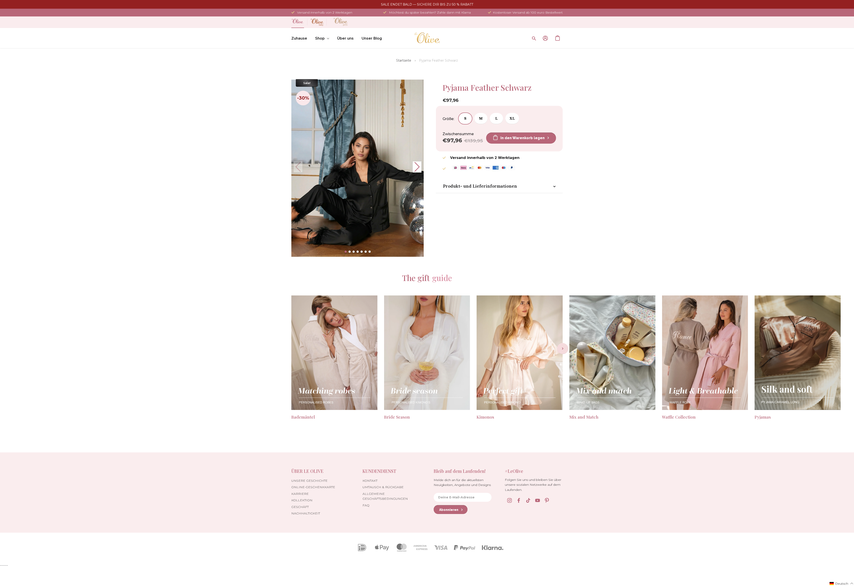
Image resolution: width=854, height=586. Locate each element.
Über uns (345, 38)
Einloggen (545, 38)
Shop (320, 38)
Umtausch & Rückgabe (383, 487)
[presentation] (562, 348)
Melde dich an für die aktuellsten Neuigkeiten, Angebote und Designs (462, 482)
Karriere (300, 494)
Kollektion (301, 500)
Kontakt (370, 481)
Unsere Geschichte (309, 481)
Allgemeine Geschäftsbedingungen (385, 496)
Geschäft (300, 507)
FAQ (366, 505)
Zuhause (299, 38)
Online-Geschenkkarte (313, 487)
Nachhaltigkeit (305, 513)
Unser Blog (372, 38)
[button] (345, 252)
